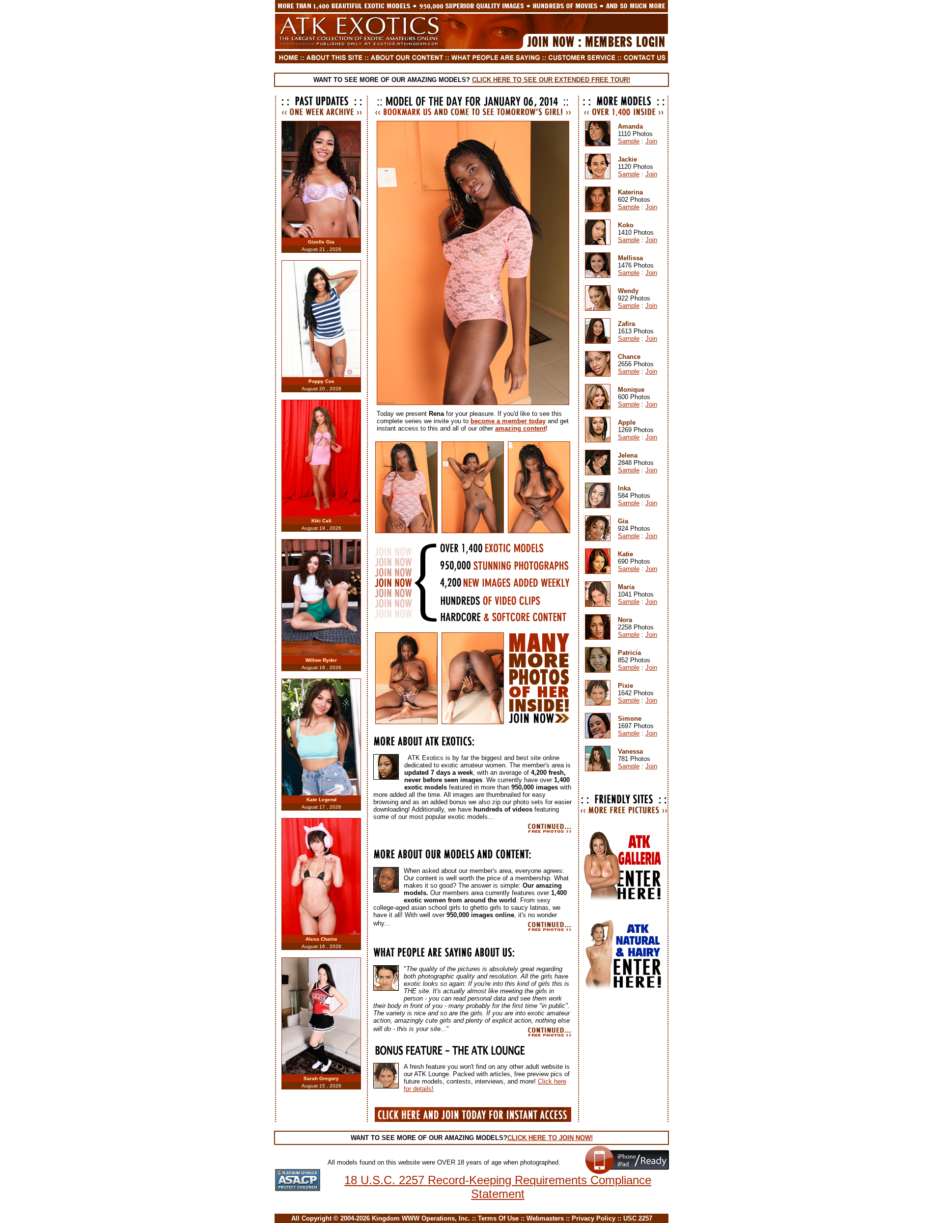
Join (651, 141)
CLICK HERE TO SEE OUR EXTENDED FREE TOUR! (551, 79)
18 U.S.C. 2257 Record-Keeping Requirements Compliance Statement (497, 1186)
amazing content (520, 428)
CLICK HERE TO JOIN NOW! (550, 1137)
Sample (628, 141)
